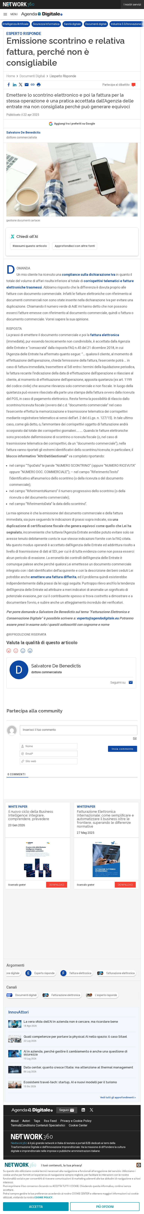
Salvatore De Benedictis (23, 132)
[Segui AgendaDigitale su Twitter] (91, 1110)
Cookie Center (78, 1125)
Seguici (64, 1110)
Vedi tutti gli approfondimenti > (118, 1097)
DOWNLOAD (56, 884)
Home (10, 76)
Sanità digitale (72, 24)
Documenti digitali (95, 24)
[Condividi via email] (26, 84)
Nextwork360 (19, 1143)
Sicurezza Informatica (46, 24)
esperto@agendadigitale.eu (98, 618)
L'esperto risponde (63, 76)
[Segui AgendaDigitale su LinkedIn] (83, 1110)
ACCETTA (36, 1206)
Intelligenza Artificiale (15, 24)
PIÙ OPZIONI (105, 1206)
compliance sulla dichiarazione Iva (88, 274)
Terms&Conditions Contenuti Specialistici (38, 1125)
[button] (10, 14)
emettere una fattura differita (53, 577)
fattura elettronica (104, 335)
